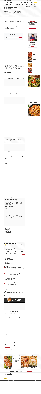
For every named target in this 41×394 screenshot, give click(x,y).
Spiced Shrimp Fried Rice (34, 64)
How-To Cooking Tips (27, 2)
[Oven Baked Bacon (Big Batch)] (30, 54)
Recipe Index (21, 2)
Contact (27, 0)
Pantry (32, 2)
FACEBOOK (11, 311)
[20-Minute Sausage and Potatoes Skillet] (34, 95)
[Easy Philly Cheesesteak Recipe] (30, 59)
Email (5, 344)
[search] (36, 49)
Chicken (8, 6)
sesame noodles (12, 155)
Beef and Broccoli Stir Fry (8, 231)
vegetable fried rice (15, 154)
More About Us (32, 46)
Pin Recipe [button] (15, 251)
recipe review (19, 300)
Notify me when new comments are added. (9, 349)
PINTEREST (14, 311)
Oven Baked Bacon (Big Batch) (35, 54)
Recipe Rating (6, 334)
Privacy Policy (12, 380)
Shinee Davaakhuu (11, 8)
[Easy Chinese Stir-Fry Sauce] (34, 81)
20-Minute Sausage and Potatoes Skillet (34, 102)
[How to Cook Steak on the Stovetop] (16, 362)
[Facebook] (34, 2)
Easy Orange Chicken (7, 229)
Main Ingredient (6, 6)
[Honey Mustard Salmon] (8, 367)
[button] (4, 10)
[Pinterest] (36, 2)
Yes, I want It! (29, 371)
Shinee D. (13, 244)
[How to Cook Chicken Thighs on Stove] (25, 366)
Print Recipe (7, 251)
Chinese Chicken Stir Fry (8, 228)
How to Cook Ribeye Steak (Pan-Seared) (35, 70)
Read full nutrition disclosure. (17, 296)
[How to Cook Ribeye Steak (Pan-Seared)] (30, 70)
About (25, 0)
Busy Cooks (8, 2)
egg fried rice (10, 154)
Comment (6, 336)
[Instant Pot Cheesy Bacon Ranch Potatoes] (34, 110)
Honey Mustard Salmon (8, 368)
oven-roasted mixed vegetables (20, 156)
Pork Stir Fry (6, 230)
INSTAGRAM (17, 311)
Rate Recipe (21, 251)
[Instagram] (35, 2)
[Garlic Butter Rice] (33, 366)
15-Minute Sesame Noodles (8, 232)
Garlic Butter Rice (33, 367)
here (13, 17)
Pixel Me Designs (35, 380)
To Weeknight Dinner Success (8, 0)
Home (4, 6)
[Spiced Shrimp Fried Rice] (30, 65)
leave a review (18, 288)
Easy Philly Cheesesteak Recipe (34, 59)
